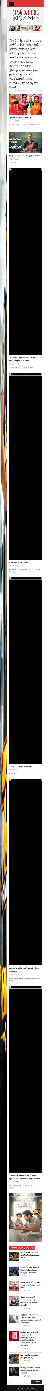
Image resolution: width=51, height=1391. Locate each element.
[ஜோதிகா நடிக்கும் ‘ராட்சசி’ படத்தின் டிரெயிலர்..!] (25, 142)
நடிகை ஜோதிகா (19, 83)
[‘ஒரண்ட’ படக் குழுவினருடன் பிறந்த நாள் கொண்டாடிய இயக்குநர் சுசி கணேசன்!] (14, 1271)
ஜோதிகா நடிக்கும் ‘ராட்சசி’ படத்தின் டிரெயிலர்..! (25, 156)
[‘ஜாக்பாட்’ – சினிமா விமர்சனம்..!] (25, 104)
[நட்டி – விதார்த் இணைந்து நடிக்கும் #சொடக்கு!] (14, 1359)
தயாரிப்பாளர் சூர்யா (21, 78)
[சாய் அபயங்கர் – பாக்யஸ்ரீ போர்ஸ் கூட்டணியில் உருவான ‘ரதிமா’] (14, 1256)
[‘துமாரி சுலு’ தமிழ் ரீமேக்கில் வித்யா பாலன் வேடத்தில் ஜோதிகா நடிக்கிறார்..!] (25, 261)
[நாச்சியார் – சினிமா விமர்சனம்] (25, 466)
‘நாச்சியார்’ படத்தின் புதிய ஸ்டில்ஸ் (20, 766)
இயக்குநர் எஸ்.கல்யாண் (23, 70)
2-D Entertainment (25, 40)
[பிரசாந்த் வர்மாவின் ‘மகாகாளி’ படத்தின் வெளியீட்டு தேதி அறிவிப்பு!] (14, 1371)
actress (13, 49)
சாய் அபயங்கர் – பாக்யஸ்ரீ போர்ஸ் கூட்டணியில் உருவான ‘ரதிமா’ (30, 1255)
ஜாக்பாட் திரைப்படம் (21, 74)
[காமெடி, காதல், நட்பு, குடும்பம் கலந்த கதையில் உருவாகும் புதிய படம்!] (14, 1286)
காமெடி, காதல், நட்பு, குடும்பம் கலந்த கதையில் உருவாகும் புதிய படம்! (31, 1284)
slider (28, 66)
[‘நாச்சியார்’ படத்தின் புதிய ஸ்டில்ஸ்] (25, 670)
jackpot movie (17, 61)
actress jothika (27, 49)
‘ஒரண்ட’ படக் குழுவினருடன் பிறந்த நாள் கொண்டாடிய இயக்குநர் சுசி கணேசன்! (30, 1270)
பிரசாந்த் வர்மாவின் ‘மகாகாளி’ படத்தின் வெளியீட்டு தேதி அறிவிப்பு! (31, 1370)
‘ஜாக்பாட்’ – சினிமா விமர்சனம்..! (20, 117)
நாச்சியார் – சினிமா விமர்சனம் (19, 562)
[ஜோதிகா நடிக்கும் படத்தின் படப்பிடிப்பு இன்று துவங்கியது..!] (25, 872)
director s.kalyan (28, 57)
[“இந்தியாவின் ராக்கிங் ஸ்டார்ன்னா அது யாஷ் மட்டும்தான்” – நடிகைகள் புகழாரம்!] (14, 1301)
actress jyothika (18, 53)
